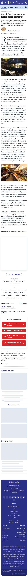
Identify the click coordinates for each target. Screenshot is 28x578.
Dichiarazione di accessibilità (22, 540)
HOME (3, 307)
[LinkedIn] (10, 497)
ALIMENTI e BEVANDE (14, 522)
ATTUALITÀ (10, 7)
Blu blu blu (8, 292)
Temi (3, 531)
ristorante (5, 290)
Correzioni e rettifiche (20, 537)
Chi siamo (4, 537)
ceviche (17, 295)
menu (4, 295)
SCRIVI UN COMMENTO (14, 274)
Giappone (18, 297)
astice (21, 292)
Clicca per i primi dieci (14, 405)
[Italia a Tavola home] (14, 482)
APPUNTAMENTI (14, 511)
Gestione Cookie (21, 532)
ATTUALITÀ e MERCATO (14, 506)
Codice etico (22, 534)
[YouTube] (18, 497)
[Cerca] (25, 7)
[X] (7, 497)
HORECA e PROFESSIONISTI (14, 515)
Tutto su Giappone (14, 284)
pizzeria (13, 290)
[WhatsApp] (21, 497)
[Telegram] (15, 497)
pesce (15, 292)
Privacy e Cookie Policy (21, 529)
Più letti (4, 542)
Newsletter (5, 535)
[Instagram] (12, 497)
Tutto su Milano (19, 281)
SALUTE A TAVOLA (14, 520)
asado (23, 295)
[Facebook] (4, 497)
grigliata (10, 297)
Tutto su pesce (8, 281)
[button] (26, 2)
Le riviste (4, 533)
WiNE (16, 7)
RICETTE (14, 518)
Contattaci (5, 540)
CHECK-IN (4, 7)
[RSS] (14, 500)
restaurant (22, 290)
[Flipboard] (24, 497)
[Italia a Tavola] (14, 2)
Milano (10, 295)
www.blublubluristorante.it (18, 231)
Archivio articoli (6, 528)
